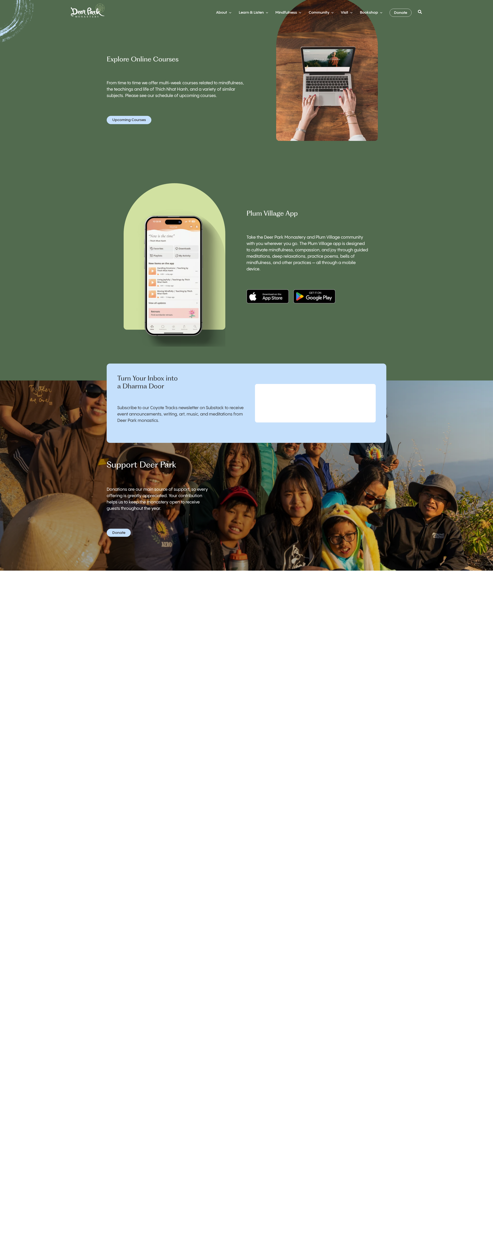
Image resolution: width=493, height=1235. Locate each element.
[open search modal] (420, 13)
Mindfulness (286, 12)
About (221, 12)
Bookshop (369, 12)
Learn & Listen (251, 12)
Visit (344, 12)
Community (319, 12)
